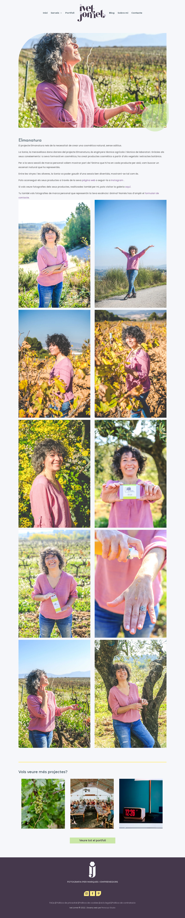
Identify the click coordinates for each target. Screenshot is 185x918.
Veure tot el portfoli (92, 840)
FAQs (52, 902)
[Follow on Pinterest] (98, 893)
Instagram (117, 180)
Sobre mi (123, 12)
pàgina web (88, 180)
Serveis (55, 12)
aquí (128, 186)
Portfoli (69, 12)
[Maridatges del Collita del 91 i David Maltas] (92, 804)
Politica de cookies (89, 902)
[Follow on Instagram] (86, 893)
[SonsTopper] (141, 804)
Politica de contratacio (124, 902)
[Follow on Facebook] (92, 893)
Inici (45, 12)
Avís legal (105, 902)
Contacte (136, 12)
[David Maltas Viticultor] (43, 804)
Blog (111, 12)
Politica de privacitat (67, 902)
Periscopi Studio (108, 907)
